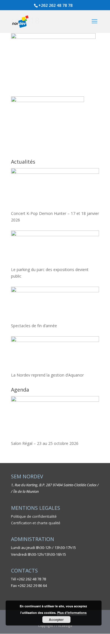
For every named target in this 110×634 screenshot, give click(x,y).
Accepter (56, 619)
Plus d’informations (72, 612)
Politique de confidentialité (34, 516)
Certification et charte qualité (35, 522)
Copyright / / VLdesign (55, 626)
